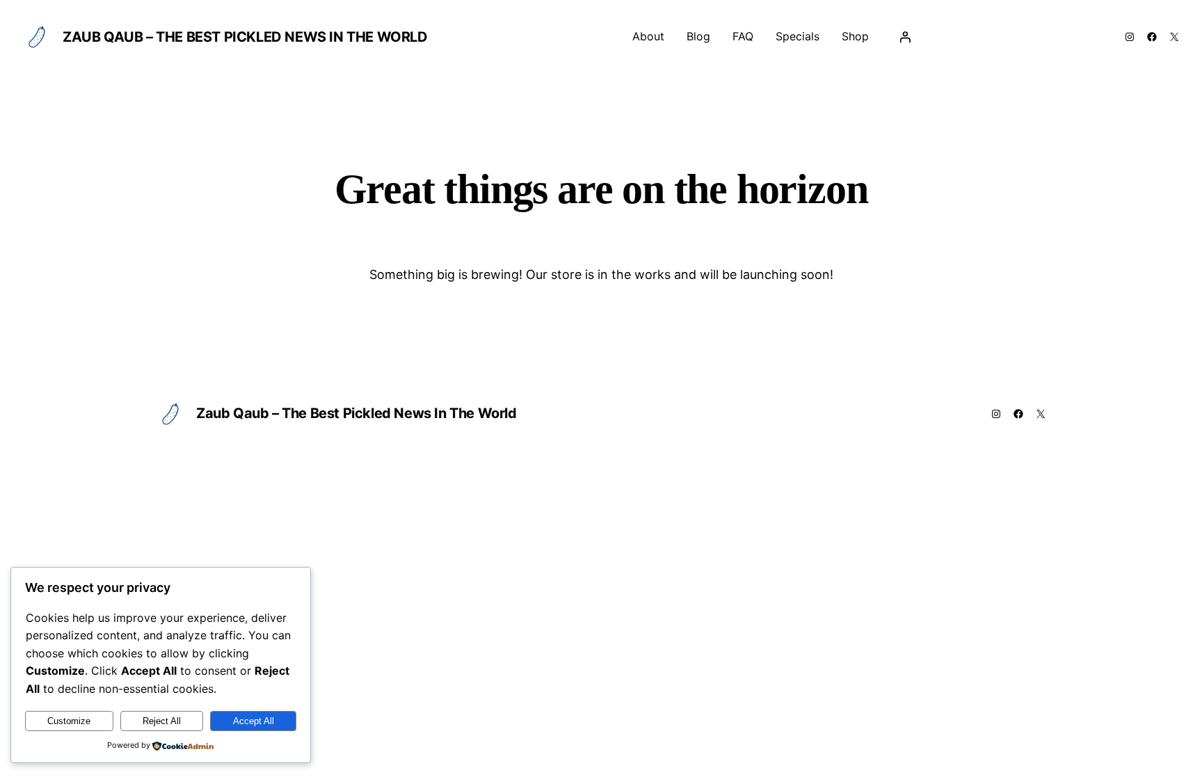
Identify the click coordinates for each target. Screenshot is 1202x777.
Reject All (162, 721)
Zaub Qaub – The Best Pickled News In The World (245, 37)
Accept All (253, 721)
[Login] (905, 37)
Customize (68, 721)
